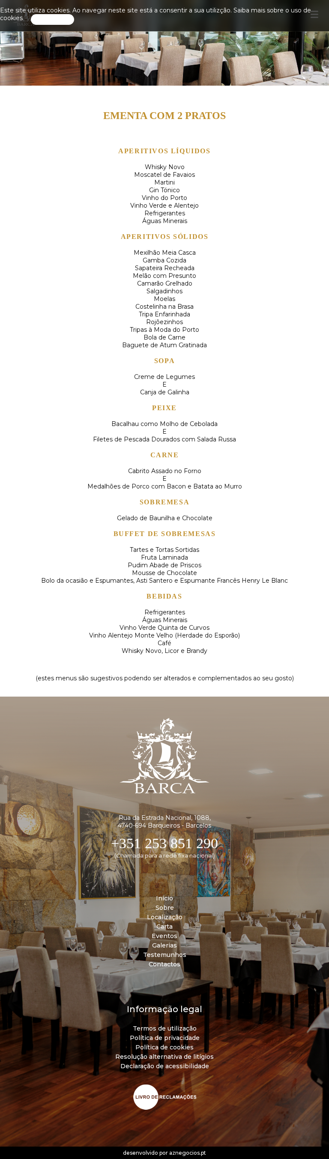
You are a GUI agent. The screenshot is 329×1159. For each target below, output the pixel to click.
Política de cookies (164, 1047)
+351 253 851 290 (164, 843)
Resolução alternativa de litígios (164, 1057)
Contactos (164, 964)
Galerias (164, 945)
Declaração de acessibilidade (164, 1066)
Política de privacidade (165, 1038)
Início (164, 898)
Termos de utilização (165, 1028)
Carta (164, 926)
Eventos (164, 936)
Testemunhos (164, 955)
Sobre (165, 908)
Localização (164, 917)
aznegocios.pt (187, 1153)
